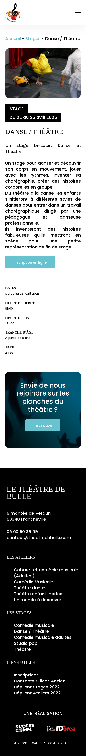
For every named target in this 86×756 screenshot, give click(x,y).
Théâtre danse (29, 588)
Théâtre (22, 649)
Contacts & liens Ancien (39, 681)
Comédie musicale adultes (42, 637)
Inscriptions (26, 675)
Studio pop (26, 643)
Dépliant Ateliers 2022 (37, 693)
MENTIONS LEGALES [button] (27, 743)
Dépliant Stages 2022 (37, 687)
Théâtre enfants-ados (38, 594)
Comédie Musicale (33, 582)
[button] (78, 12)
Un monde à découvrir (37, 600)
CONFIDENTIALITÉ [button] (60, 743)
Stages (33, 38)
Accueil (13, 38)
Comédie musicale (34, 625)
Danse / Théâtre (31, 631)
